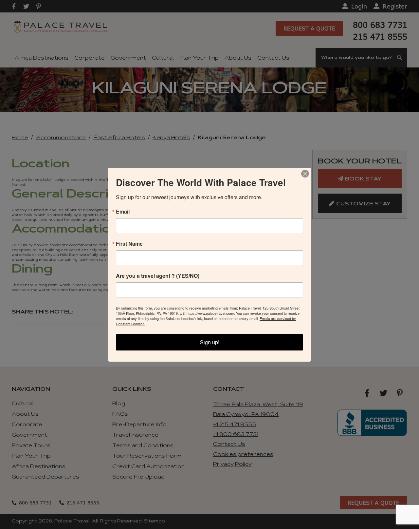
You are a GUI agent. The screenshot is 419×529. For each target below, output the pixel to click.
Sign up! (209, 342)
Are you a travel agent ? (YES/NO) (157, 275)
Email (123, 211)
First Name (129, 243)
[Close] (305, 174)
